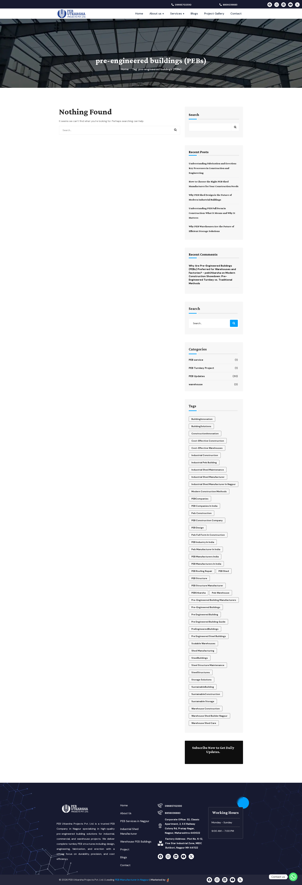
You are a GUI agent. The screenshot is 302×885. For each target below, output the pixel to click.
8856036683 (230, 4)
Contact (125, 865)
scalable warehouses (203, 643)
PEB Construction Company (207, 520)
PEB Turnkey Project (213, 368)
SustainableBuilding (202, 686)
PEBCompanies (199, 498)
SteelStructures (200, 672)
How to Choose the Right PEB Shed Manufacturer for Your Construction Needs (213, 184)
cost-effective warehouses (207, 448)
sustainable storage (202, 701)
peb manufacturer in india (205, 549)
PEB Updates (213, 376)
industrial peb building (204, 462)
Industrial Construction (204, 455)
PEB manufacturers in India (206, 563)
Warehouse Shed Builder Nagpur (209, 715)
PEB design (197, 527)
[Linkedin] (283, 4)
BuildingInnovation (202, 419)
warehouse (213, 384)
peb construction (201, 513)
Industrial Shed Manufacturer (207, 477)
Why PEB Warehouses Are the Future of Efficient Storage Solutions (211, 228)
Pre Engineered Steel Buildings (208, 636)
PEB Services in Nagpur (134, 821)
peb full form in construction (208, 534)
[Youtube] (290, 4)
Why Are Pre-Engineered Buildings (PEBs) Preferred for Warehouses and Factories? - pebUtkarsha (212, 269)
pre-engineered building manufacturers (213, 600)
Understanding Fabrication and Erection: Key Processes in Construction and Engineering (212, 168)
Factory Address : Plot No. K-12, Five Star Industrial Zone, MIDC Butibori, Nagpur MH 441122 (184, 843)
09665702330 (183, 4)
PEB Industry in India (202, 542)
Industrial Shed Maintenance (207, 469)
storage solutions (201, 679)
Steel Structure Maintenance (207, 665)
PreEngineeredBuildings (204, 629)
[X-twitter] (297, 4)
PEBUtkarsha (198, 592)
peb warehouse (220, 592)
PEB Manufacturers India (205, 556)
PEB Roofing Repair (201, 571)
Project (124, 849)
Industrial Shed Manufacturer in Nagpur (213, 484)
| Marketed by (158, 879)
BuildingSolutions (201, 426)
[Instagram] (276, 4)
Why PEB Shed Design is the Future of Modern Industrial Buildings (210, 197)
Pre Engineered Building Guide (208, 621)
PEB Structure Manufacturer (207, 585)
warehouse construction (205, 708)
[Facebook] (269, 4)
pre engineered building (204, 614)
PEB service (213, 359)
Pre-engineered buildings (205, 607)
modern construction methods (209, 491)
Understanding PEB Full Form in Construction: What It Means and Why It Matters (212, 213)
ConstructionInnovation (205, 433)
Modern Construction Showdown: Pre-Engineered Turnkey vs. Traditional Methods (212, 278)
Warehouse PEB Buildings (135, 841)
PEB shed (223, 571)
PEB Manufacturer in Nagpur (132, 879)
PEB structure (199, 578)
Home (125, 69)
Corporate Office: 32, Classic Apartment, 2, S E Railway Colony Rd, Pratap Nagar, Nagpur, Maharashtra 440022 (182, 826)
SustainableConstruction (205, 694)
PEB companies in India (204, 506)
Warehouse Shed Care (203, 723)
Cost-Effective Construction (207, 440)
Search (194, 115)
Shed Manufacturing (202, 650)
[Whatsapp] (293, 877)
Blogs (123, 857)
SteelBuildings (199, 658)
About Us (125, 813)
